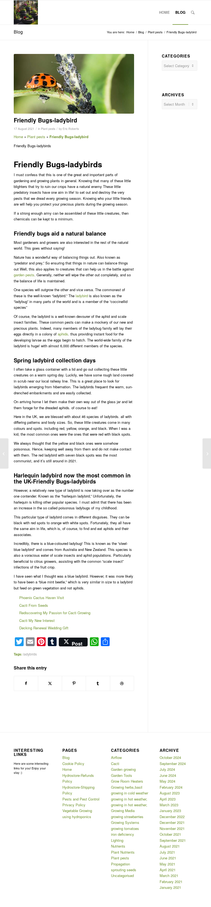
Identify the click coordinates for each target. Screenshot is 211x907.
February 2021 (171, 881)
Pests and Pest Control (80, 799)
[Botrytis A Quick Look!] (4, 453)
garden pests (24, 274)
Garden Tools (121, 775)
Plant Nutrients (123, 852)
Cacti (115, 763)
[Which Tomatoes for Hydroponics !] (206, 453)
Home (18, 136)
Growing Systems (125, 822)
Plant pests (48, 129)
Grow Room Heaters (127, 781)
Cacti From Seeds (33, 605)
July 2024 (167, 769)
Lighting (117, 840)
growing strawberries (127, 816)
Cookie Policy (73, 763)
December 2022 (172, 816)
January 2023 (170, 810)
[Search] (192, 12)
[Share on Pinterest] (74, 683)
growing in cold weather (129, 793)
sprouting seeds (123, 869)
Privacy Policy (73, 804)
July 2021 (167, 852)
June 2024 (168, 775)
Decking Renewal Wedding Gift (43, 627)
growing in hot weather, (129, 799)
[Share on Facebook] (26, 683)
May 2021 (167, 864)
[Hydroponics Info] (26, 12)
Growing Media (123, 810)
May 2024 (167, 781)
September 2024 (173, 763)
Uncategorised (122, 875)
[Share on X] (50, 683)
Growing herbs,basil (126, 787)
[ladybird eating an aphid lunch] (74, 84)
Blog (18, 32)
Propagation (120, 864)
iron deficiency (122, 834)
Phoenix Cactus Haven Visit (41, 597)
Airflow (116, 757)
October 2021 (170, 834)
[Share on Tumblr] (98, 683)
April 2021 (168, 869)
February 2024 (171, 787)
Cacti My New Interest (37, 620)
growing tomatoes (125, 828)
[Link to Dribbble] (122, 683)
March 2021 (169, 875)
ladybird (82, 295)
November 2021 (172, 828)
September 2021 (173, 840)
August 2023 (170, 793)
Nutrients (118, 846)
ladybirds (30, 654)
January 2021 (170, 887)
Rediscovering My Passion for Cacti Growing (54, 612)
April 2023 (168, 799)
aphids (63, 334)
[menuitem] (164, 12)
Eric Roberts (71, 129)
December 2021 (172, 822)
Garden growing (123, 769)
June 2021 (168, 857)
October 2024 (170, 757)
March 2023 (169, 804)
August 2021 (170, 846)
